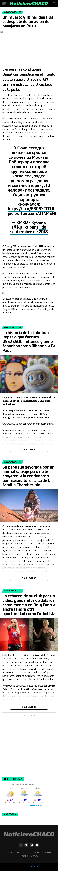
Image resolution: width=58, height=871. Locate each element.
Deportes (46, 852)
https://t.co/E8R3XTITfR (31, 209)
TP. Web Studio (36, 867)
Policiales (20, 852)
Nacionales (33, 852)
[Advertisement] (29, 746)
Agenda (35, 856)
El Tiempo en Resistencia (24, 784)
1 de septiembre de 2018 (29, 229)
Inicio (9, 852)
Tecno (25, 856)
